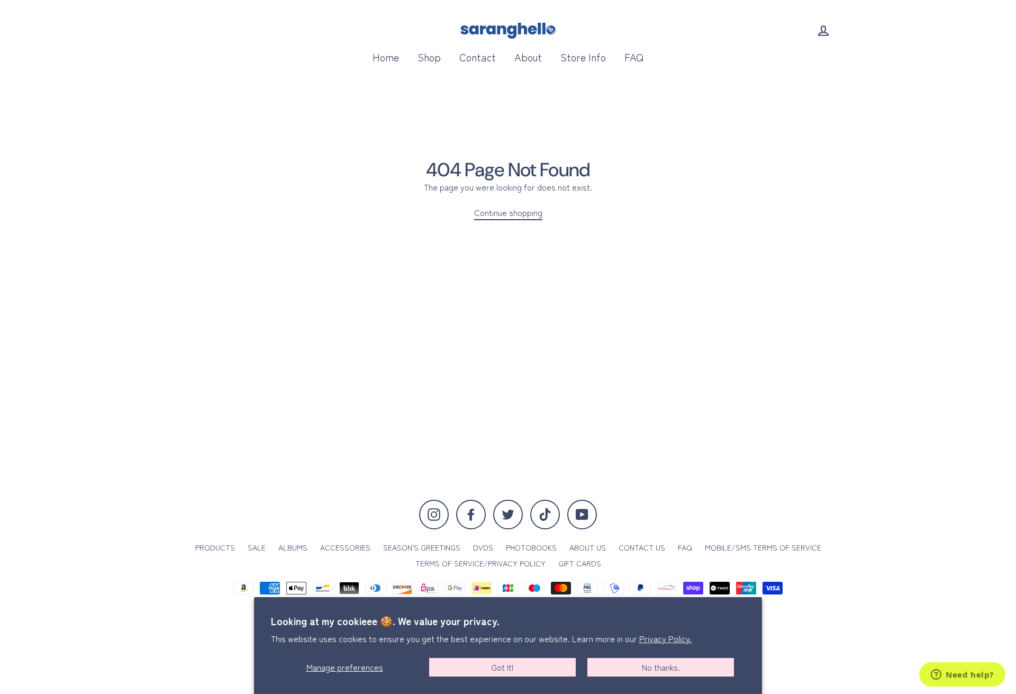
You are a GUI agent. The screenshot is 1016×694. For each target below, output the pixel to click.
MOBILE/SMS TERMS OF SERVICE (763, 547)
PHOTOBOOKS (531, 547)
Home (386, 57)
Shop (429, 57)
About (528, 57)
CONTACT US (642, 547)
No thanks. (661, 667)
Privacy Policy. (665, 638)
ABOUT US (587, 547)
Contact (477, 57)
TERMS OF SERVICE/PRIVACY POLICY (480, 563)
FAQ (633, 57)
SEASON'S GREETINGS (421, 547)
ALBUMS (292, 547)
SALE (257, 547)
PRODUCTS (215, 547)
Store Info (583, 57)
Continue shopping (508, 212)
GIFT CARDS (579, 563)
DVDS (483, 547)
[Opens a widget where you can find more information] (962, 675)
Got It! (502, 667)
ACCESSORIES (345, 547)
